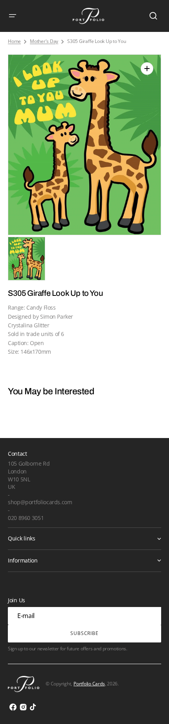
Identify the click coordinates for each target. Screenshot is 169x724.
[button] (12, 15)
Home (14, 41)
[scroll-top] (152, 707)
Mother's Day (44, 41)
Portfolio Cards (89, 683)
